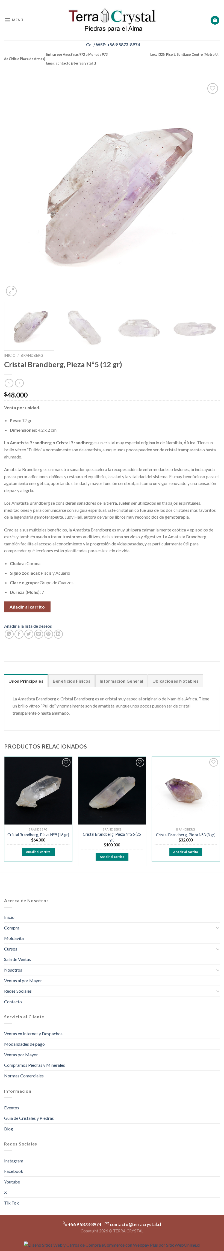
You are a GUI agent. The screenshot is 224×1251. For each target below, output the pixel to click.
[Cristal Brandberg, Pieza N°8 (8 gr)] (186, 791)
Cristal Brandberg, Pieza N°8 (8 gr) (186, 834)
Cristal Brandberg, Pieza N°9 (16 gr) (38, 834)
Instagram (13, 1160)
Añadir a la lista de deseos (28, 626)
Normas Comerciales (24, 1075)
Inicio (10, 355)
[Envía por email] (38, 634)
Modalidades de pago (24, 1044)
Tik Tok (11, 1202)
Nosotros (13, 969)
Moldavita (14, 938)
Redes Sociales (18, 990)
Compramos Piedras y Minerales (34, 1065)
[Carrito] (215, 20)
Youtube (12, 1181)
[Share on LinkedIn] (58, 634)
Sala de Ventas (17, 959)
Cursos (10, 948)
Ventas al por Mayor (23, 980)
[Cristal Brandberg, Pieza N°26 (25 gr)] (112, 791)
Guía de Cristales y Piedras (29, 1118)
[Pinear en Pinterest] (48, 634)
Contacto (13, 1001)
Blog (8, 1128)
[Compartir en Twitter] (28, 634)
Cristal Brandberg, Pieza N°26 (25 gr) (112, 837)
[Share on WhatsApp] (9, 634)
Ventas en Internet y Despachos (33, 1033)
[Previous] (15, 189)
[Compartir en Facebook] (18, 634)
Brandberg (32, 355)
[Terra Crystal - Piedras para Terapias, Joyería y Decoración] (112, 20)
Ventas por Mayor (21, 1054)
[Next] (209, 189)
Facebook (13, 1171)
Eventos (11, 1107)
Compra (11, 927)
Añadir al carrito (27, 606)
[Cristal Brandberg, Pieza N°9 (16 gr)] (38, 791)
